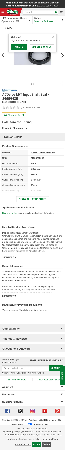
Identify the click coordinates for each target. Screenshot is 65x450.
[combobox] (40, 12)
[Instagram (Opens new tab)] (32, 410)
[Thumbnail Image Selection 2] (33, 84)
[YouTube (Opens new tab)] (44, 410)
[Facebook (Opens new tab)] (7, 410)
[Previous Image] (3, 55)
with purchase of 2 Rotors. (32, 4)
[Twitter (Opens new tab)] (20, 410)
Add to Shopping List (16, 127)
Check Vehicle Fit (16, 115)
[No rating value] (11, 107)
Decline (46, 444)
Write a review (33, 107)
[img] (53, 37)
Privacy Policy (51, 439)
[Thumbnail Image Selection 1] (31, 84)
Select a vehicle (9, 212)
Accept (36, 444)
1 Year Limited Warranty (43, 152)
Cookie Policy (34, 439)
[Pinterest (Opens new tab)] (57, 410)
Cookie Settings (23, 444)
